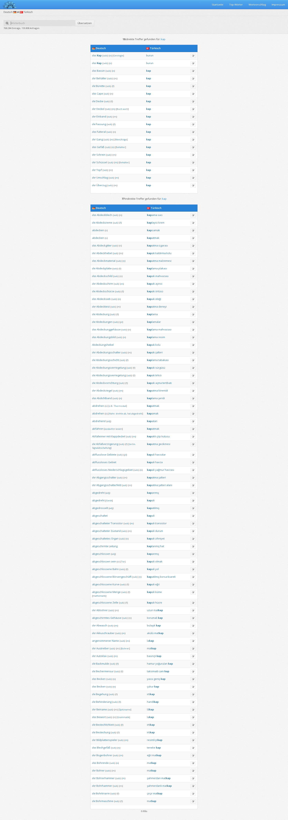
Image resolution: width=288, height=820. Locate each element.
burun (149, 55)
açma (158, 383)
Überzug (101, 185)
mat (158, 610)
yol (157, 569)
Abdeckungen (104, 322)
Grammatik (123, 717)
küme (158, 592)
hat (129, 413)
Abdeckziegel (104, 390)
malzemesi (164, 261)
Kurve (116, 584)
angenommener (101, 640)
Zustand (116, 531)
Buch (119, 108)
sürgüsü (160, 367)
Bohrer (125, 648)
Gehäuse (115, 618)
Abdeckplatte (104, 268)
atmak (153, 238)
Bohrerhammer (105, 778)
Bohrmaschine (104, 801)
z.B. (111, 405)
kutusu (165, 436)
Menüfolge (121, 139)
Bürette (100, 86)
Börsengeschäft (121, 576)
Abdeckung (102, 314)
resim (161, 337)
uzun (150, 610)
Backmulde (102, 663)
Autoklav (101, 656)
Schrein (100, 154)
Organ (115, 538)
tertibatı (167, 383)
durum (159, 531)
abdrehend (99, 421)
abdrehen (98, 406)
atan (152, 421)
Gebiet (112, 462)
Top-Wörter (236, 4)
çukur (150, 686)
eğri (157, 584)
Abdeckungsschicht (107, 360)
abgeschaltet (100, 515)
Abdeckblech (104, 215)
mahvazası (161, 276)
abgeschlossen (101, 554)
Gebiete (111, 454)
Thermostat (120, 405)
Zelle (115, 602)
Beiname (101, 709)
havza (159, 462)
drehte (119, 413)
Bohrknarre (103, 793)
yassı (150, 679)
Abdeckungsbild (106, 337)
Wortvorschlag (257, 4)
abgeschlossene (102, 569)
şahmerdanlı (154, 786)
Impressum (278, 4)
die (93, 86)
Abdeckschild (104, 276)
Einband (101, 116)
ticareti (172, 576)
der (94, 78)
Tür (123, 561)
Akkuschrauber (105, 633)
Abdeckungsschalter (108, 352)
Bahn (115, 569)
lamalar (154, 322)
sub (105, 55)
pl (121, 321)
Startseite (217, 4)
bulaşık (151, 625)
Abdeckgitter (104, 245)
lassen (119, 428)
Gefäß (100, 147)
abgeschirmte (100, 546)
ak (151, 253)
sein (113, 561)
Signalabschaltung (101, 447)
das (94, 55)
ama (152, 215)
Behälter (101, 78)
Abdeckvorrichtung (107, 383)
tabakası (163, 360)
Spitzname (124, 709)
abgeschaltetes (101, 538)
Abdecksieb (104, 299)
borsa (163, 576)
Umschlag (102, 177)
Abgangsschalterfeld (108, 485)
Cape (100, 93)
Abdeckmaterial (106, 261)
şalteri (159, 352)
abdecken (98, 230)
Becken (101, 679)
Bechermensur (105, 671)
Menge (116, 592)
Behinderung (103, 702)
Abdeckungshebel (103, 344)
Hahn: (112, 413)
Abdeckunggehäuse (109, 329)
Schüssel (101, 162)
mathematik (99, 595)
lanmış (153, 546)
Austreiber (102, 648)
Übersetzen (85, 23)
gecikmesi (164, 444)
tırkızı (158, 375)
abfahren (97, 428)
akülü (150, 633)
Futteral (101, 132)
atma (152, 245)
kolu (168, 253)
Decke (99, 101)
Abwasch (101, 625)
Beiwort (101, 717)
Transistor (117, 523)
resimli (151, 740)
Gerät (109, 500)
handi (153, 702)
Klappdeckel (117, 436)
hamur (151, 663)
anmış (153, 492)
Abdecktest (103, 306)
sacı (160, 215)
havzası (169, 470)
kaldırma (160, 253)
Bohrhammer (104, 786)
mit (108, 436)
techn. (132, 444)
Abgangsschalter (106, 477)
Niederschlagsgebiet (120, 470)
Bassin (101, 70)
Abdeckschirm (104, 283)
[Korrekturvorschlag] (193, 56)
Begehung (102, 694)
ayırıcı (158, 283)
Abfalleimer (99, 436)
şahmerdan (154, 778)
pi (158, 740)
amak (152, 413)
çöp (159, 436)
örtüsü (159, 291)
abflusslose (99, 454)
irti (151, 694)
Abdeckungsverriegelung (111, 367)
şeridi (161, 398)
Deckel (100, 109)
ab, (125, 413)
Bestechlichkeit (105, 724)
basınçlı (151, 656)
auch (125, 108)
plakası (162, 268)
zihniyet (160, 538)
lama (152, 268)
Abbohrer (102, 610)
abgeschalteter (101, 523)
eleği (158, 299)
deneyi (162, 306)
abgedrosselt (100, 508)
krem (161, 222)
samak (153, 230)
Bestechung (103, 732)
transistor (161, 523)
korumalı (152, 618)
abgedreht (136, 413)
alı (151, 454)
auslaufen (110, 428)
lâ (150, 709)
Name (115, 640)
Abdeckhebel (104, 253)
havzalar (160, 454)
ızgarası (163, 245)
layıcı (152, 222)
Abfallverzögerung (107, 444)
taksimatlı (152, 671)
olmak (158, 561)
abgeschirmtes (101, 618)
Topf (99, 170)
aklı (151, 436)
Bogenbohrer (104, 755)
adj (108, 421)
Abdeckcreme (104, 222)
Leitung (113, 546)
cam (161, 671)
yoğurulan (161, 663)
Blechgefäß (103, 747)
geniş (157, 679)
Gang (99, 139)
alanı (169, 485)
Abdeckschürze (105, 291)
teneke (151, 747)
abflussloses (100, 462)
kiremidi (163, 390)
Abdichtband (104, 398)
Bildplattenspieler (106, 740)
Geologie (118, 55)
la (150, 640)
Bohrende (103, 763)
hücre (158, 602)
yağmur (159, 470)
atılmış (153, 508)
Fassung (101, 124)
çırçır (149, 793)
